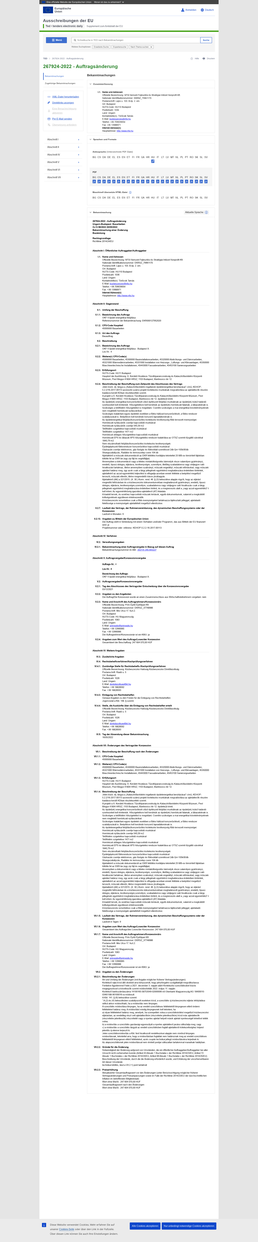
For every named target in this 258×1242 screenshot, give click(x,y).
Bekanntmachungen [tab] (54, 76)
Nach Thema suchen (140, 47)
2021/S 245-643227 (147, 550)
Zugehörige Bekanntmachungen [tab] (60, 83)
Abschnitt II (53, 147)
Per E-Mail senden (62, 119)
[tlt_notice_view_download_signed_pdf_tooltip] (153, 161)
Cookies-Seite (66, 1229)
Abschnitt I (52, 139)
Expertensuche (119, 47)
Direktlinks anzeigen (63, 102)
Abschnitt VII (54, 177)
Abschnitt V (53, 162)
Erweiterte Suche (101, 47)
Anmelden (190, 10)
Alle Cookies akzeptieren (145, 1226)
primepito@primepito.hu (121, 625)
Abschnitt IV (53, 154)
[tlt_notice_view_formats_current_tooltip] (206, 212)
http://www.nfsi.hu (125, 131)
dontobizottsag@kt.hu (120, 684)
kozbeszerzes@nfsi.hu (120, 119)
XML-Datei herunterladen (65, 97)
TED (45, 58)
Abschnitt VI (53, 169)
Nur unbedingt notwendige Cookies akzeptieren (189, 1226)
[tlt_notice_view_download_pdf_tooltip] (94, 181)
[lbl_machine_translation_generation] (130, 192)
